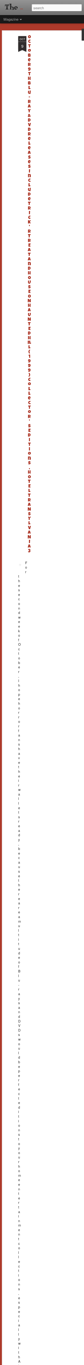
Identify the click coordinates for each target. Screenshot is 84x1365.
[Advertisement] (44, 109)
